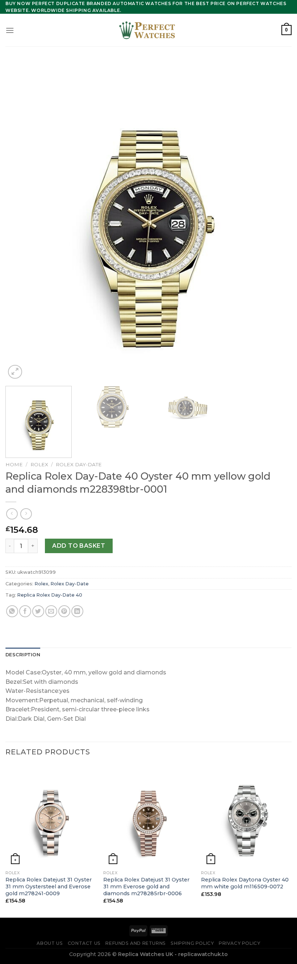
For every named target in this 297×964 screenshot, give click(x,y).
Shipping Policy (192, 943)
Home (14, 464)
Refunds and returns (135, 943)
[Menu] (9, 30)
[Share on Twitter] (38, 611)
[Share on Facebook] (25, 611)
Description (22, 654)
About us (50, 943)
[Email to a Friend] (51, 611)
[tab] (22, 655)
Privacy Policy (239, 943)
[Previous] (20, 221)
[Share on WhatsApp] (12, 611)
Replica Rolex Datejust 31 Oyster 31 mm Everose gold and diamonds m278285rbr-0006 (146, 886)
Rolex (39, 464)
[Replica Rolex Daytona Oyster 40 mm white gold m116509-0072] (246, 816)
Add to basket (78, 545)
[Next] (276, 221)
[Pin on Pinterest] (64, 611)
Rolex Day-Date (79, 464)
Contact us (84, 943)
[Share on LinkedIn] (77, 611)
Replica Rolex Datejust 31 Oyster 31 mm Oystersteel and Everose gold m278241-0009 (48, 886)
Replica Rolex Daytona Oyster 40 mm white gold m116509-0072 (245, 883)
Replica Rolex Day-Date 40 (49, 595)
